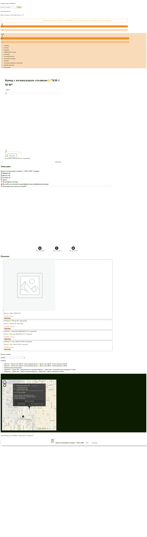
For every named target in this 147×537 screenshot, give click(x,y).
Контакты (7, 54)
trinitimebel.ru (6, 11)
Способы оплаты (9, 56)
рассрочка (7, 67)
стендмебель (26, 158)
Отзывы (6, 61)
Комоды (14, 158)
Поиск (19, 7)
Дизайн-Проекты (9, 65)
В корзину (12, 155)
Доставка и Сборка (9, 58)
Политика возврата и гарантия (13, 63)
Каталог (6, 48)
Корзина (6, 50)
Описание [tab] (58, 162)
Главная (6, 45)
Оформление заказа (10, 52)
